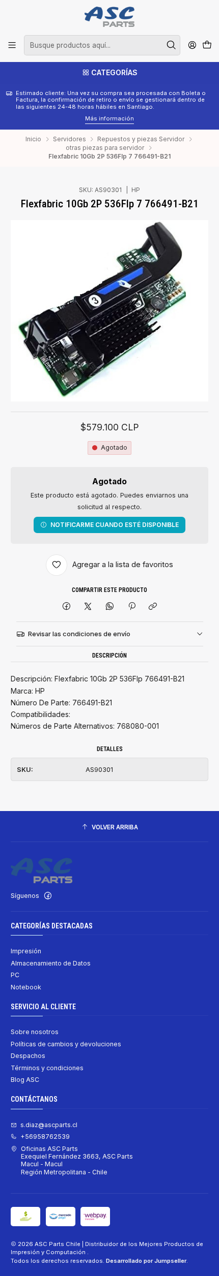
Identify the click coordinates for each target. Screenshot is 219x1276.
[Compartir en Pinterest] (131, 607)
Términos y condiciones (47, 1068)
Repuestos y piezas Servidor (140, 139)
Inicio (33, 139)
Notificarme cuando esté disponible (114, 524)
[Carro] (206, 45)
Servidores (69, 139)
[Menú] (12, 45)
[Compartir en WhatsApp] (110, 607)
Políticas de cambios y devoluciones (66, 1044)
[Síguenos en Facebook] (47, 895)
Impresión (26, 951)
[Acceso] (192, 45)
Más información (32, 118)
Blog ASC (25, 1079)
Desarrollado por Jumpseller (146, 1260)
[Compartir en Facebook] (66, 607)
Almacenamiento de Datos (51, 963)
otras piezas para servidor (105, 148)
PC (15, 975)
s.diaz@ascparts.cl (48, 1125)
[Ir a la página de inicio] (109, 17)
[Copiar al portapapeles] (153, 607)
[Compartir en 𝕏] (88, 607)
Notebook (26, 987)
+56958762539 (45, 1136)
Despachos (28, 1056)
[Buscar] (171, 45)
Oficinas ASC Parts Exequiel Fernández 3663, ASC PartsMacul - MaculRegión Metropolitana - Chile (77, 1160)
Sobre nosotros (35, 1032)
